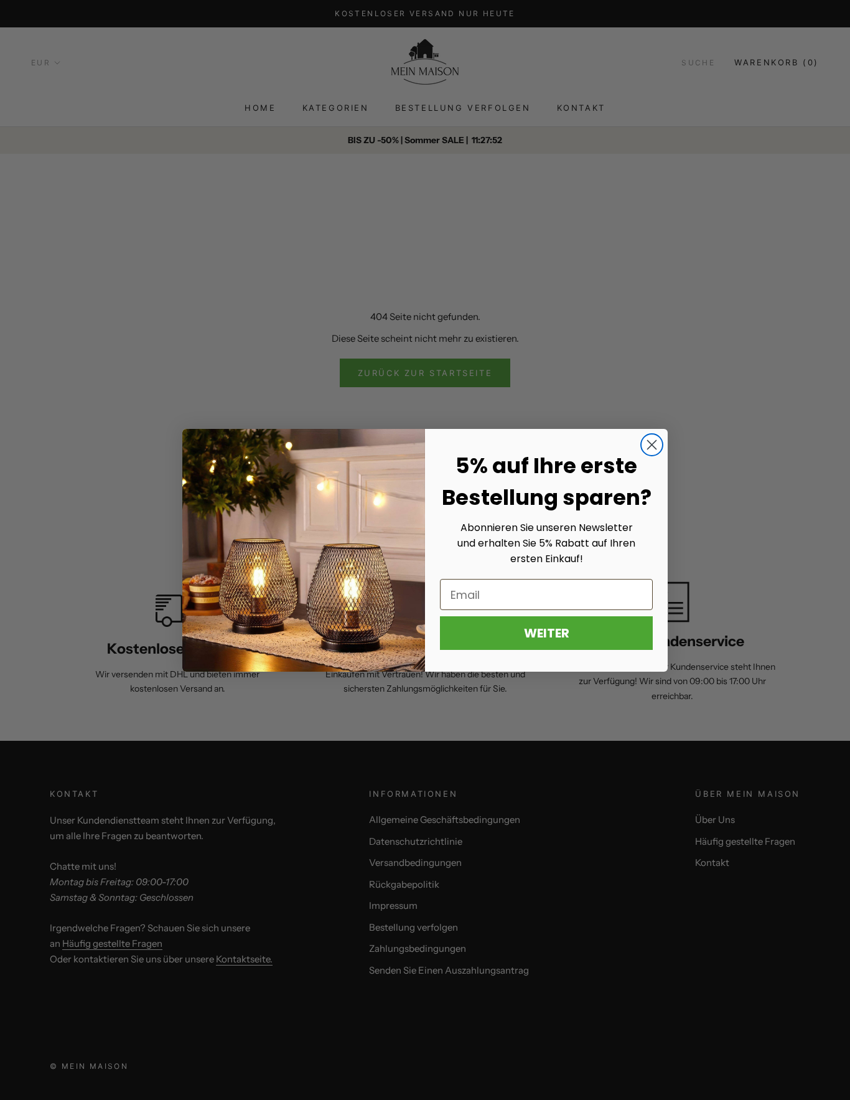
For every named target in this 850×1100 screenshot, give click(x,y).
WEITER (546, 633)
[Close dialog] (652, 445)
